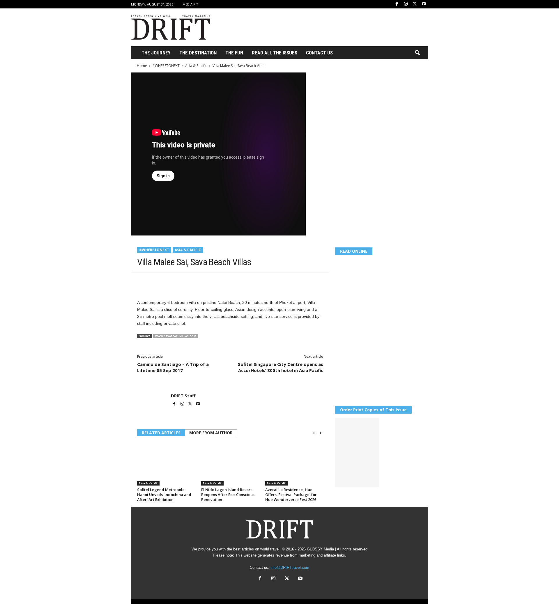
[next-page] (320, 433)
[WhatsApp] (183, 281)
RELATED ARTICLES (161, 432)
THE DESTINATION (198, 53)
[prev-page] (314, 433)
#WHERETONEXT (166, 65)
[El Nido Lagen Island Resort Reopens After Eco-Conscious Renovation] (230, 464)
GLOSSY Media (320, 549)
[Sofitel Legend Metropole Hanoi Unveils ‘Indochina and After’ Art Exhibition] (166, 464)
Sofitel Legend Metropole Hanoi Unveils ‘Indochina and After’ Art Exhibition (164, 494)
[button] (417, 53)
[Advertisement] (322, 27)
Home (142, 65)
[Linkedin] (196, 281)
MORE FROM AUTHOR (211, 432)
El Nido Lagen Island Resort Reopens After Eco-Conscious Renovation (227, 494)
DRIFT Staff (183, 395)
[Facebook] (396, 4)
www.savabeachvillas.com (175, 336)
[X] (414, 4)
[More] (223, 281)
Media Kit (190, 4)
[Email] (210, 281)
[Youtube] (423, 4)
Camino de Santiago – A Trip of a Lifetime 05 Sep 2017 (173, 367)
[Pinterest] (170, 281)
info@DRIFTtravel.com (289, 567)
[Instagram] (405, 4)
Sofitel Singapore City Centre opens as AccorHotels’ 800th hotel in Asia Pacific (280, 367)
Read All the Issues (274, 53)
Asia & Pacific (196, 65)
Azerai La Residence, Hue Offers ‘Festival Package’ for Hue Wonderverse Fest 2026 (291, 494)
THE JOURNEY (156, 53)
